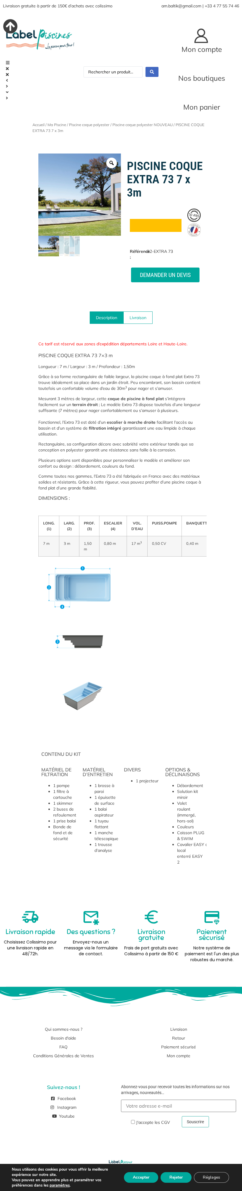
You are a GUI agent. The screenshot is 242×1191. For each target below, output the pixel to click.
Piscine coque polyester (89, 124)
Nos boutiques (201, 78)
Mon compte (202, 49)
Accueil (38, 124)
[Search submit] (151, 72)
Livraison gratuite (151, 934)
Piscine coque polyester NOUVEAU (142, 124)
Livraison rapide (30, 931)
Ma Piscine (57, 124)
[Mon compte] (201, 36)
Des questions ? (91, 931)
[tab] (106, 317)
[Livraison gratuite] (151, 917)
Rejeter (176, 1177)
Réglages (211, 1177)
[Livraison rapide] (30, 917)
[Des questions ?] (91, 917)
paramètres (60, 1185)
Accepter (141, 1177)
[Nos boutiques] (201, 64)
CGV (165, 1122)
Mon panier (201, 107)
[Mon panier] (201, 93)
